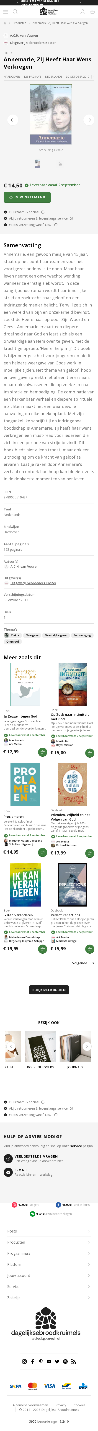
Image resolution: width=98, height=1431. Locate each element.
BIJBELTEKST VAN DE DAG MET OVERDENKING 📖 (40, 2)
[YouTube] (49, 1361)
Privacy (61, 1405)
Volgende (79, 963)
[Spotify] (65, 1361)
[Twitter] (57, 1361)
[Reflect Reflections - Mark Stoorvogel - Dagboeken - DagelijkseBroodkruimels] (72, 885)
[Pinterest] (41, 1361)
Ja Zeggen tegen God (20, 716)
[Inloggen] (83, 12)
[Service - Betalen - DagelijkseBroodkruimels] (15, 1386)
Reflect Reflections (65, 915)
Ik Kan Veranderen (18, 915)
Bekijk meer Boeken (49, 990)
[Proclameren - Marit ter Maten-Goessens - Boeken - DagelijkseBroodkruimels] (25, 784)
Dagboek (57, 810)
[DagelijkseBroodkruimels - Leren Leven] (5, 23)
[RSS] (73, 1361)
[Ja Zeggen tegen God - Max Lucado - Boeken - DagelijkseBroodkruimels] (25, 684)
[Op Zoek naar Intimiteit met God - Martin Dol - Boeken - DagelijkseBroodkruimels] (72, 684)
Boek (8, 53)
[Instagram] (24, 1361)
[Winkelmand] (92, 12)
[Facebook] (32, 1361)
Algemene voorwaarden (30, 1405)
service (76, 1146)
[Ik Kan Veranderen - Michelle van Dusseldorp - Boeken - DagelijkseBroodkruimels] (25, 885)
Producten (19, 23)
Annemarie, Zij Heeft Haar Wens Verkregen (60, 23)
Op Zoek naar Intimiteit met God (70, 716)
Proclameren (14, 816)
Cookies (79, 1405)
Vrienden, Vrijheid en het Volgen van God (70, 817)
